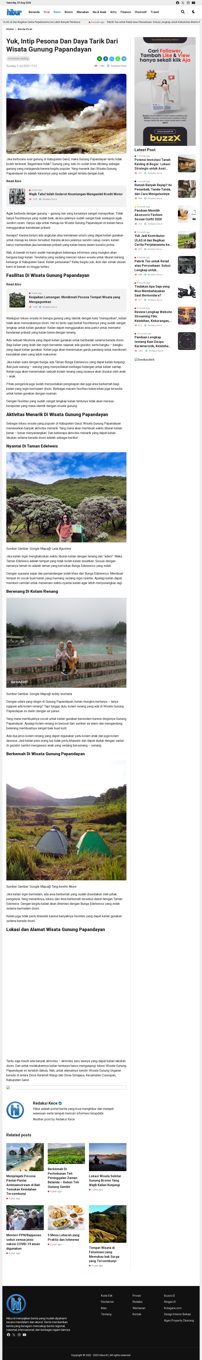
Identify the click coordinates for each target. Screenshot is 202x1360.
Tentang (106, 1314)
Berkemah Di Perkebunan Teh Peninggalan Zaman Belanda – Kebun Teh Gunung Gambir (63, 1178)
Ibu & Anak (99, 12)
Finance (126, 12)
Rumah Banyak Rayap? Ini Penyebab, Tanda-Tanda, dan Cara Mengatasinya (153, 189)
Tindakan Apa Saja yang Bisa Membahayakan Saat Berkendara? (152, 291)
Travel (155, 12)
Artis (113, 12)
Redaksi (137, 1301)
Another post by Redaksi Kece (54, 1119)
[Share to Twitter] (112, 58)
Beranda (34, 12)
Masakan (83, 12)
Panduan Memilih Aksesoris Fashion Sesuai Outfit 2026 (148, 215)
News (57, 12)
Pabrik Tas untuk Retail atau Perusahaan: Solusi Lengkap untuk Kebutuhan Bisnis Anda (130, 22)
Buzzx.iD (169, 1295)
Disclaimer (107, 1301)
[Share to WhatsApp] (118, 58)
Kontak (137, 1314)
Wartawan (139, 1308)
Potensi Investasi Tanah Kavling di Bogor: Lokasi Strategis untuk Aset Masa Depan (152, 164)
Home (10, 29)
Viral (47, 12)
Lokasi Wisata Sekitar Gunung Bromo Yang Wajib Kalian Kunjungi (105, 1180)
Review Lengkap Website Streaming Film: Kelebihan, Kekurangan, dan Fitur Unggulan (153, 316)
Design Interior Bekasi (177, 1314)
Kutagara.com (173, 1308)
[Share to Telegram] (123, 58)
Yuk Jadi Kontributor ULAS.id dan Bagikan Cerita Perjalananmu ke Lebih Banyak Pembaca (152, 240)
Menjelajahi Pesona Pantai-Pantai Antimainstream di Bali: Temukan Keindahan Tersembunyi (23, 1185)
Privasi (137, 1295)
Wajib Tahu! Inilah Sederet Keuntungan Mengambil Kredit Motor (76, 194)
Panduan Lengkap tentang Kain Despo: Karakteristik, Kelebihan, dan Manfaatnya (153, 341)
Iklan (104, 1308)
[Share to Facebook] (106, 58)
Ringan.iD (170, 1301)
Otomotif (141, 12)
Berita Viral (25, 29)
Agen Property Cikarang (179, 1320)
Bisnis (69, 12)
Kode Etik (106, 1295)
